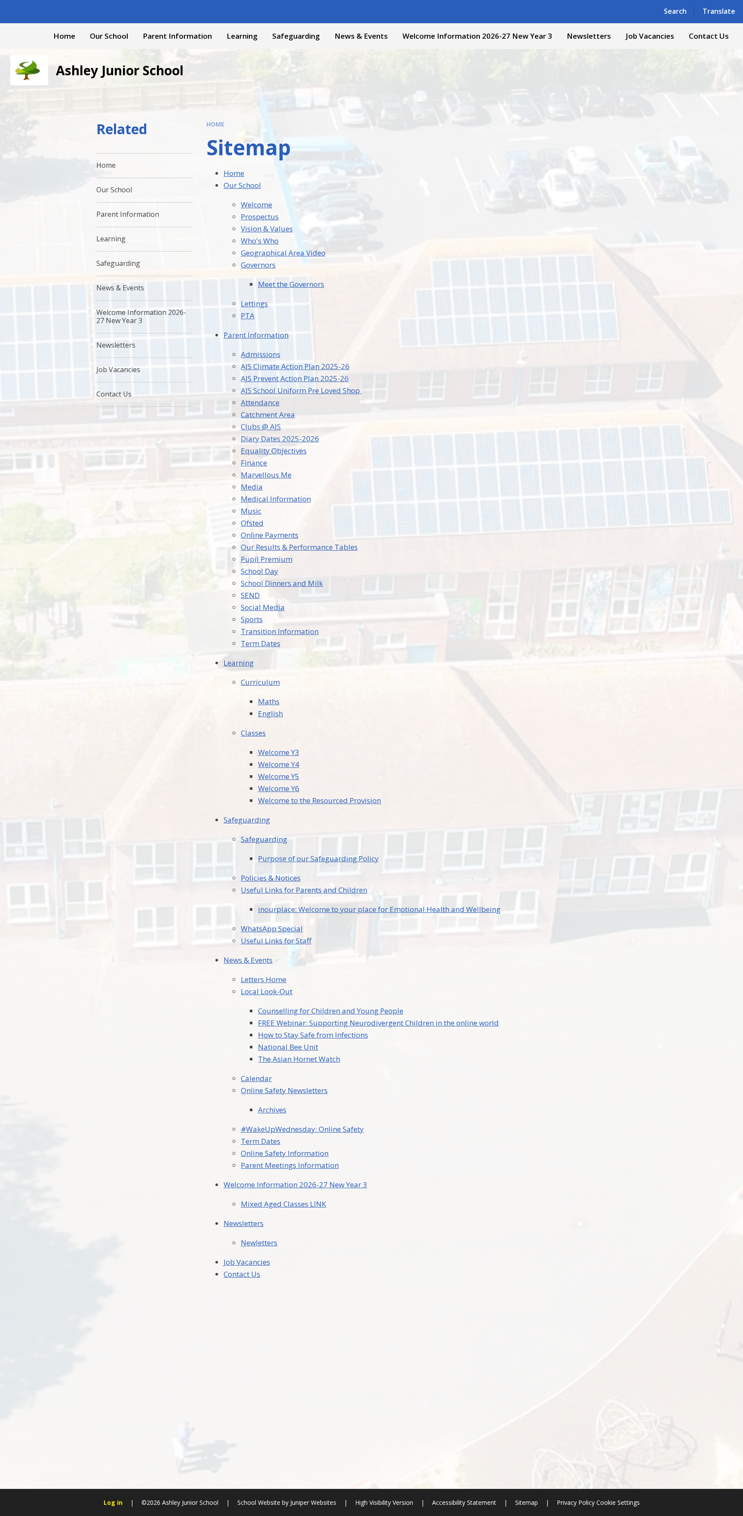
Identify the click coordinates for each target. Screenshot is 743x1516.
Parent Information (256, 335)
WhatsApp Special (272, 929)
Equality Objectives (274, 451)
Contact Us (242, 1274)
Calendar (256, 1078)
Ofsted (252, 523)
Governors (258, 265)
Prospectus (260, 217)
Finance (254, 463)
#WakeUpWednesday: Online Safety (302, 1129)
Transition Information (280, 631)
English (270, 713)
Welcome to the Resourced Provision (319, 800)
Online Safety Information (285, 1153)
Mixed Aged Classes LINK (283, 1204)
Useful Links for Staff (276, 941)
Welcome (256, 205)
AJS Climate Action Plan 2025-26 (295, 366)
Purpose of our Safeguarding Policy (318, 858)
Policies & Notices (271, 878)
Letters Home (263, 979)
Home (215, 124)
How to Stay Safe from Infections (313, 1035)
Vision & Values (267, 229)
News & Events (248, 960)
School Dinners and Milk (282, 583)
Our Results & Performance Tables (299, 547)
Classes (253, 733)
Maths (268, 701)
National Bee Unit (288, 1047)
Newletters (259, 1243)
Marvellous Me (266, 475)
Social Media (263, 607)
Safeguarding (247, 820)
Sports (252, 619)
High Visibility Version (384, 1502)
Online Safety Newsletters (284, 1090)
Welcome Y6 (278, 788)
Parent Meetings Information (290, 1165)
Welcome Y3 (278, 752)
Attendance (260, 402)
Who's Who (260, 241)
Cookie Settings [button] (618, 1502)
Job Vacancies (247, 1262)
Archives (272, 1110)
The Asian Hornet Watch (299, 1059)
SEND (250, 595)
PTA (248, 315)
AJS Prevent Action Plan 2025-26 (295, 378)
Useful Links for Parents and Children (304, 890)
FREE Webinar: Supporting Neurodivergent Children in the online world (378, 1023)
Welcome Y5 (278, 776)
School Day (259, 571)
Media (252, 487)
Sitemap (526, 1502)
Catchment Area (268, 414)
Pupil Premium (266, 559)
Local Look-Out (266, 991)
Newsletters (244, 1223)
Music (251, 511)
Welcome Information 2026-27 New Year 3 (295, 1184)
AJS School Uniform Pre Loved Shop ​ (301, 390)
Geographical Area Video (283, 253)
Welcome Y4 (278, 764)
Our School (242, 185)
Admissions (260, 354)
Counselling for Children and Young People (330, 1011)
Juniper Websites (313, 1502)
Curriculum (260, 682)
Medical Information (276, 499)
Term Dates (260, 643)
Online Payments (269, 535)
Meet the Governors (291, 284)
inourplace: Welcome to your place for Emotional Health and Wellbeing (379, 909)
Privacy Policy (576, 1502)
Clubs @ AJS (261, 426)
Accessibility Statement (464, 1502)
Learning (239, 663)
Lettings (254, 303)
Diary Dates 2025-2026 (280, 439)
